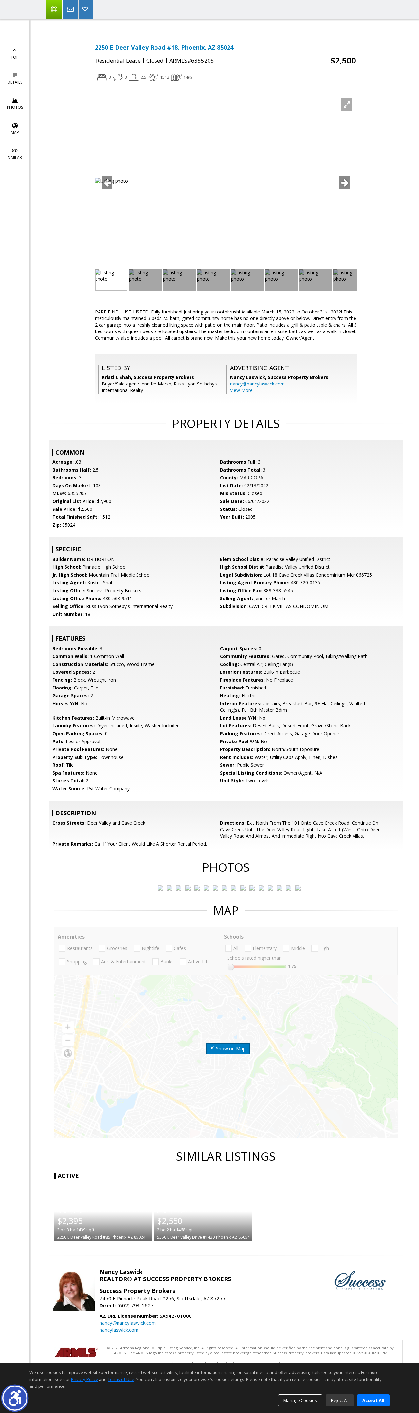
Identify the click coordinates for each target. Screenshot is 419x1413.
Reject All (340, 1400)
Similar (15, 157)
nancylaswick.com (119, 1329)
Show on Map (230, 1049)
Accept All (373, 1400)
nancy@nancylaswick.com (257, 384)
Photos (15, 107)
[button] (14, 1398)
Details (15, 82)
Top (15, 57)
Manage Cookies (300, 1400)
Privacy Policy (84, 1379)
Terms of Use (121, 1379)
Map (15, 132)
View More (241, 390)
